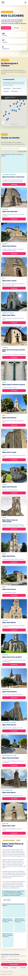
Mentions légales (4, 974)
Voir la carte (16, 27)
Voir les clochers (6, 27)
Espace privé (10, 974)
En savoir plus (14, 184)
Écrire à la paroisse (14, 964)
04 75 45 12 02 (3, 959)
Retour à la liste (7, 899)
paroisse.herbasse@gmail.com (13, 959)
